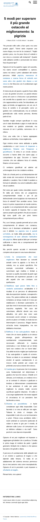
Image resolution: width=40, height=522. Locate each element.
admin (31, 40)
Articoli (24, 40)
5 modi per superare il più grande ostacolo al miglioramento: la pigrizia (20, 27)
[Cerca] (29, 2)
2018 (19, 40)
